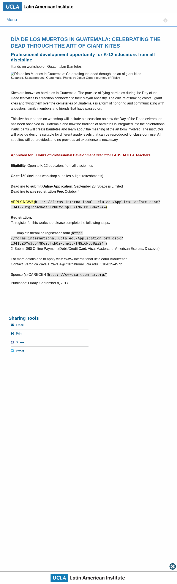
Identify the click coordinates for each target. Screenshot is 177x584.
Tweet (20, 351)
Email (20, 325)
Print (19, 333)
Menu (86, 20)
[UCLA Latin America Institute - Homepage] (40, 6)
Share (20, 342)
